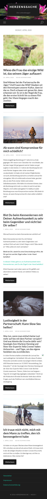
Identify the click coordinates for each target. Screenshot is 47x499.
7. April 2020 (8, 229)
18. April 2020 (8, 155)
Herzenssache (23, 7)
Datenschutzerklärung (11, 485)
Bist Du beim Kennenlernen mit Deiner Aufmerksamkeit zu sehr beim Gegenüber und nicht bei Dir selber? (23, 220)
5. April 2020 (8, 331)
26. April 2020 (8, 77)
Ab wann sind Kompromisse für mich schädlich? (23, 149)
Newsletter (7, 476)
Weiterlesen (9, 106)
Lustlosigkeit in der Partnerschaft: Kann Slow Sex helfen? (22, 324)
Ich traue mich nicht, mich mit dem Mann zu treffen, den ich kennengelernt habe (21, 433)
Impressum (7, 480)
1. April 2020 (8, 440)
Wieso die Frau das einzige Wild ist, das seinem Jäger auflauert (23, 71)
